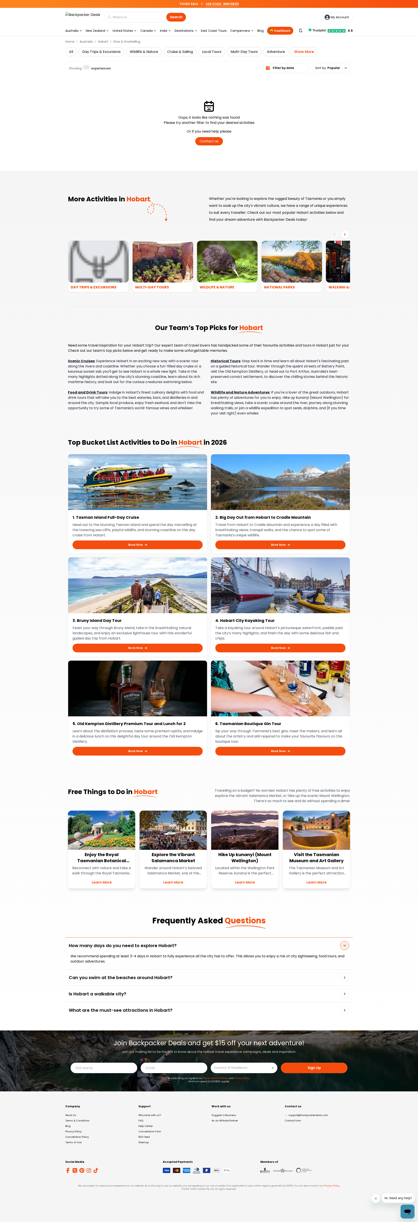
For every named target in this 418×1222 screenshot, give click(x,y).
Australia (71, 31)
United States (123, 31)
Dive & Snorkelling (126, 41)
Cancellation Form (149, 1131)
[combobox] (241, 1067)
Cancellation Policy (77, 1137)
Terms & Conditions (77, 1120)
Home (69, 41)
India (163, 31)
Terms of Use (73, 1142)
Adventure (276, 51)
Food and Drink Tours (87, 392)
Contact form (293, 1120)
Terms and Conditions (215, 1078)
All (71, 51)
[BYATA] (265, 1170)
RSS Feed (144, 1137)
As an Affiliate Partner (225, 1120)
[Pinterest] (81, 1170)
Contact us (209, 141)
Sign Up (314, 1067)
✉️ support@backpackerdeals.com (306, 1115)
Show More (304, 51)
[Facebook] (68, 1170)
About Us (70, 1115)
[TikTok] (95, 1170)
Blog (260, 31)
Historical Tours (225, 361)
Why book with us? (149, 1115)
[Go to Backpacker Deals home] (82, 17)
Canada (146, 31)
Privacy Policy (242, 1078)
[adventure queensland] (283, 1170)
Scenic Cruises (81, 361)
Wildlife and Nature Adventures (240, 392)
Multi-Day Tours (244, 51)
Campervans (240, 31)
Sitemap (143, 1142)
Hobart (103, 41)
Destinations (184, 31)
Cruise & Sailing (180, 51)
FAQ (140, 1120)
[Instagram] (88, 1170)
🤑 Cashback (280, 31)
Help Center (145, 1126)
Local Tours (211, 51)
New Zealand (95, 31)
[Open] (273, 1068)
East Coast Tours (214, 31)
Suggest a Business (224, 1115)
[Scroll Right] (344, 234)
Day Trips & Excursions (101, 51)
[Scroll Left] (334, 234)
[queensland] (304, 1170)
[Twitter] (75, 1170)
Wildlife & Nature (144, 51)
